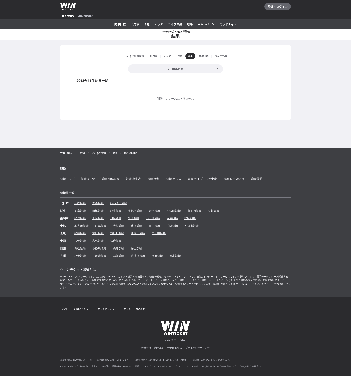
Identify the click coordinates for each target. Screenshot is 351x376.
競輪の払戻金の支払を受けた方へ (211, 359)
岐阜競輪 (100, 225)
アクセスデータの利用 (133, 308)
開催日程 (120, 24)
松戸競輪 (80, 218)
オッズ (159, 24)
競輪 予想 (153, 178)
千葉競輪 (98, 218)
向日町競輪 (117, 233)
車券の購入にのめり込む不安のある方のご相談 (161, 359)
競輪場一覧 (88, 178)
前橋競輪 (98, 210)
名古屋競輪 (81, 225)
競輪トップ (67, 178)
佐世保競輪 (138, 255)
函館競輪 (80, 203)
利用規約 (159, 347)
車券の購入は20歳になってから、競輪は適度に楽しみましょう (94, 359)
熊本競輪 (175, 255)
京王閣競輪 (194, 210)
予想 (147, 24)
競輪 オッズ (173, 178)
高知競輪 (118, 248)
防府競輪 (115, 240)
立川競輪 (213, 210)
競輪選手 (256, 178)
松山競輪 (136, 248)
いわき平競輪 (118, 203)
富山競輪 (154, 225)
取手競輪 (115, 210)
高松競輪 (80, 248)
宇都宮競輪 (135, 210)
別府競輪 (157, 255)
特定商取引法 (174, 347)
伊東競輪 (172, 218)
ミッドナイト (228, 24)
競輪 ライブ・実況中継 (202, 178)
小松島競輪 (99, 248)
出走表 (135, 24)
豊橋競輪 (136, 225)
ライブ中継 (175, 24)
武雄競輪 (118, 255)
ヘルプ (63, 308)
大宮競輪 (154, 210)
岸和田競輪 (159, 233)
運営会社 (146, 347)
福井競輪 (80, 233)
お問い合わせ (81, 308)
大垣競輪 (118, 225)
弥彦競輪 (80, 210)
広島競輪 (98, 240)
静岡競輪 (190, 218)
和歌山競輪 (138, 233)
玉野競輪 (80, 240)
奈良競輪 (98, 233)
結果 (190, 24)
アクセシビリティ (105, 308)
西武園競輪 (174, 210)
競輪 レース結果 (233, 178)
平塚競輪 (133, 218)
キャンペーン (206, 24)
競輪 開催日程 (110, 178)
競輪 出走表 (133, 178)
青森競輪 (98, 203)
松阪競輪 (172, 225)
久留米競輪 (99, 255)
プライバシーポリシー (197, 347)
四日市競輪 (191, 225)
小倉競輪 (80, 255)
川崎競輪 (115, 218)
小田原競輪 (153, 218)
